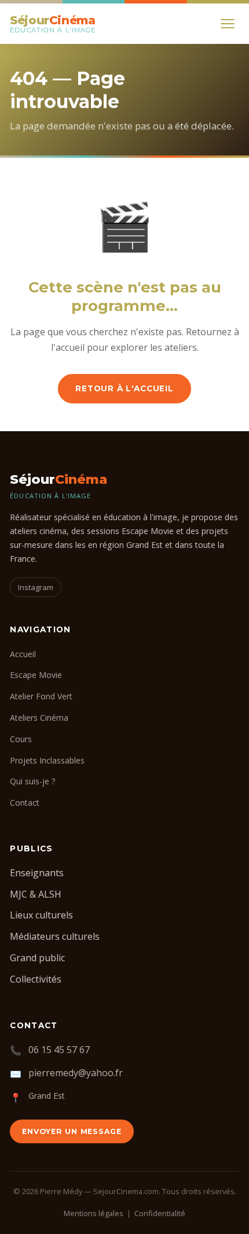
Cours (21, 738)
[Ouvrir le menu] (227, 23)
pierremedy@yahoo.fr (75, 1072)
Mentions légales (93, 1213)
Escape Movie (36, 674)
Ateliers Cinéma (39, 717)
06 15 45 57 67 (59, 1049)
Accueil (23, 654)
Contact (24, 802)
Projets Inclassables (47, 760)
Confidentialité (159, 1213)
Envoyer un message (71, 1131)
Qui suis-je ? (33, 781)
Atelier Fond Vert (41, 696)
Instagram (35, 587)
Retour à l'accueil (124, 388)
